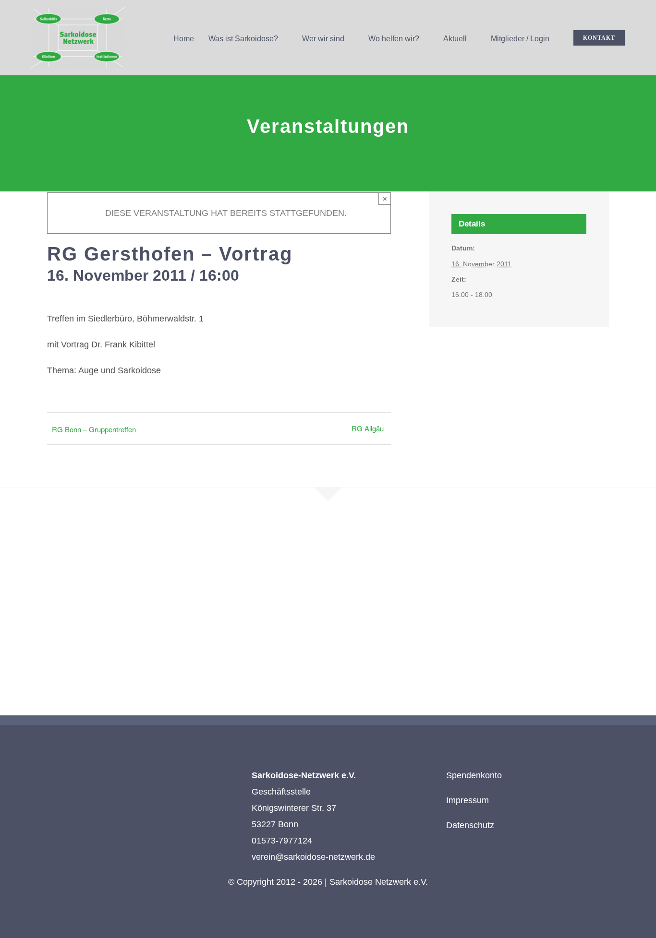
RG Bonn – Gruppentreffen (94, 429)
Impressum (467, 800)
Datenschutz (470, 825)
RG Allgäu (368, 428)
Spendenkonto (474, 775)
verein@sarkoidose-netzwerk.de (313, 857)
